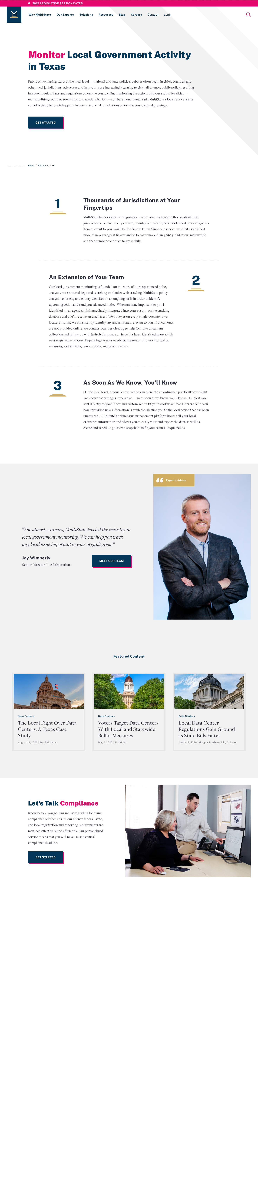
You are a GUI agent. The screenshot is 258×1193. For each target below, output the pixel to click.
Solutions (86, 14)
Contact (153, 14)
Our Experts (65, 14)
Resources (106, 14)
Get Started (45, 122)
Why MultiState (40, 14)
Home (31, 165)
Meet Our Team (111, 561)
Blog (122, 14)
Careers (136, 14)
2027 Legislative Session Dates (57, 3)
